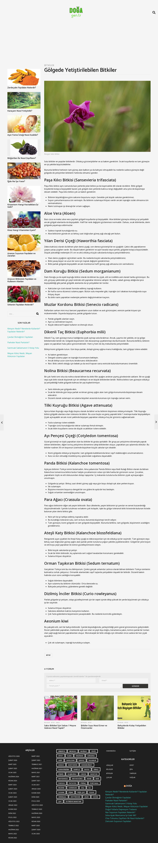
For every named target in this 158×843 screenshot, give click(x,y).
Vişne (71, 792)
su (90, 788)
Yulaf (91, 792)
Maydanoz (63, 779)
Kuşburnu (72, 774)
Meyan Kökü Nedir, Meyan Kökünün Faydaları (126, 806)
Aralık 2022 (12, 805)
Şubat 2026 (12, 760)
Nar (97, 779)
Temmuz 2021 (37, 764)
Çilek (86, 797)
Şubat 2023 (12, 797)
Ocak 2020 (36, 833)
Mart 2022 (36, 756)
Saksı (58, 722)
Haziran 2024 (13, 776)
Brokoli (72, 751)
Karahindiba (63, 769)
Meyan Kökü (77, 779)
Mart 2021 (36, 776)
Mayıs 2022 (12, 833)
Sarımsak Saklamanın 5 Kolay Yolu (23, 348)
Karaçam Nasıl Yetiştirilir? (19, 111)
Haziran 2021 (37, 768)
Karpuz (77, 769)
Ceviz (93, 751)
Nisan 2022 (12, 838)
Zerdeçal (62, 797)
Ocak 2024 (12, 793)
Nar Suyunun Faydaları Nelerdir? (120, 812)
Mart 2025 (12, 764)
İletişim (133, 751)
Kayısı (86, 769)
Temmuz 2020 (37, 809)
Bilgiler (47, 722)
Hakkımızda (111, 751)
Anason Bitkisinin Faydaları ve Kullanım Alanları (21, 280)
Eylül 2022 (12, 817)
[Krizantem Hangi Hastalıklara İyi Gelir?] (23, 194)
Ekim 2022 (12, 813)
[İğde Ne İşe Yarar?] (23, 171)
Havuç (81, 760)
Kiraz (96, 769)
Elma (69, 756)
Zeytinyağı (75, 797)
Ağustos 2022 (14, 821)
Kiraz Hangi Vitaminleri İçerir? (21, 230)
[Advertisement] (79, 43)
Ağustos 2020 (37, 805)
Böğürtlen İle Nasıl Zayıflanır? (21, 158)
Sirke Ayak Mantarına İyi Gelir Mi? (120, 815)
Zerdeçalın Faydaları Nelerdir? (21, 88)
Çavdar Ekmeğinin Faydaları (20, 337)
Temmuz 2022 (13, 825)
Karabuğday (86, 765)
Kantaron (72, 765)
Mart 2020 (36, 825)
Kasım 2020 (36, 793)
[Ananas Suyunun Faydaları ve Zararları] (23, 243)
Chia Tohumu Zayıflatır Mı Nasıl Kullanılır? (124, 818)
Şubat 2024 (12, 789)
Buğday (83, 751)
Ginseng (91, 756)
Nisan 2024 (12, 781)
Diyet (60, 756)
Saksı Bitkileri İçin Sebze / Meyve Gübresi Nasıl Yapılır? (60, 727)
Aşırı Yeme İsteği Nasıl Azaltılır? (22, 135)
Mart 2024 (12, 785)
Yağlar (132, 777)
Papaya (61, 783)
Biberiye (61, 751)
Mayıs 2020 (36, 817)
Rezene (61, 788)
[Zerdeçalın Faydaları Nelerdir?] (23, 77)
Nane (89, 779)
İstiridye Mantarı (73, 801)
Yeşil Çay (81, 792)
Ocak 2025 (12, 772)
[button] (154, 12)
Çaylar (109, 777)
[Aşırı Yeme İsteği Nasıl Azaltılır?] (23, 124)
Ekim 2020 (35, 797)
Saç (82, 788)
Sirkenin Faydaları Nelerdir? (20, 305)
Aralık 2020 (36, 789)
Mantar (93, 774)
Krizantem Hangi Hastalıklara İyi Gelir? (22, 206)
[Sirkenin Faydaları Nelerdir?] (23, 294)
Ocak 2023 (12, 801)
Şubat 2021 (36, 781)
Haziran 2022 (13, 829)
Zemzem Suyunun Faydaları (118, 821)
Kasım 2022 (12, 809)
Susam (61, 792)
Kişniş (60, 774)
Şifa (131, 769)
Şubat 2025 (12, 768)
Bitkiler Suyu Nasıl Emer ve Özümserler (94, 727)
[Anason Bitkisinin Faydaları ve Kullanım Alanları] (23, 268)
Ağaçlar (109, 765)
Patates (72, 783)
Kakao (61, 765)
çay (59, 801)
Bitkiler (49, 65)
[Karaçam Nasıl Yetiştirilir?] (23, 100)
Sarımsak (73, 788)
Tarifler (133, 773)
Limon (83, 774)
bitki (48, 655)
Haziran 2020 (37, 813)
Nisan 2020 (36, 821)
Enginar (79, 756)
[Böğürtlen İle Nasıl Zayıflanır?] (23, 147)
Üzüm (95, 797)
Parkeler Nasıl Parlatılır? (18, 342)
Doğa (129, 786)
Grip (60, 760)
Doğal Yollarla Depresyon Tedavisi (121, 809)
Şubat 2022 (36, 760)
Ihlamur (92, 760)
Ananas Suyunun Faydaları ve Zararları (21, 255)
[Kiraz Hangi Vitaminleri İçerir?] (23, 219)
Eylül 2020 (36, 801)
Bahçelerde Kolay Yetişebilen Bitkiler (132, 727)
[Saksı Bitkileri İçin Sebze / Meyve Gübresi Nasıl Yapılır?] (60, 708)
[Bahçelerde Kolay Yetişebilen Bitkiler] (134, 708)
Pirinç (83, 783)
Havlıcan (70, 760)
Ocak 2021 (36, 785)
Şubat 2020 (36, 829)
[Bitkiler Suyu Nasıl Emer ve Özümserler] (97, 708)
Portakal (94, 783)
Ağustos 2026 (14, 756)
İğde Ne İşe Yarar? (16, 181)
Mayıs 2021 (36, 772)
